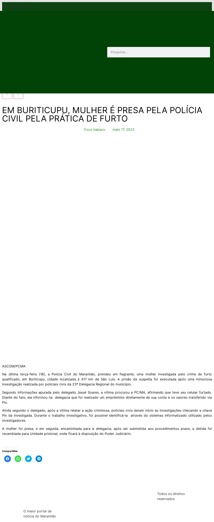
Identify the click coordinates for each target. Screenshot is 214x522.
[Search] (205, 52)
